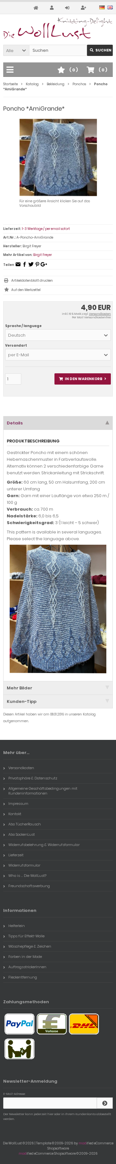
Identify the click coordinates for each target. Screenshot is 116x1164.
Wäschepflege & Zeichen (29, 946)
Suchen (100, 50)
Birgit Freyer (42, 254)
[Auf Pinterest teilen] (37, 266)
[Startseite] (37, 8)
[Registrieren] (84, 8)
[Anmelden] (68, 8)
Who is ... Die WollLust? (27, 875)
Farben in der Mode (25, 956)
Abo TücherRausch (24, 824)
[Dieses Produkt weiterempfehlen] (18, 266)
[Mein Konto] (52, 8)
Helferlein (16, 925)
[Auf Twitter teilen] (31, 266)
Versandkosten (100, 314)
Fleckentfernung (22, 977)
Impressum (18, 803)
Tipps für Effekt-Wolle (26, 936)
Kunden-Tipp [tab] (21, 701)
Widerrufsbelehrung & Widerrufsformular (44, 844)
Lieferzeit (16, 855)
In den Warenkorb (82, 379)
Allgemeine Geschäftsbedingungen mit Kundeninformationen (42, 791)
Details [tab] (15, 423)
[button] (16, 50)
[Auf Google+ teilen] (44, 266)
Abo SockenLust (21, 834)
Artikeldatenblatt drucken (32, 280)
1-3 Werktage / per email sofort (46, 228)
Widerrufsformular (24, 865)
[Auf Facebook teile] (24, 266)
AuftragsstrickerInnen (27, 966)
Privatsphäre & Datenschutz (32, 778)
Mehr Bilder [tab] (19, 688)
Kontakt (14, 813)
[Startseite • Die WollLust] (58, 28)
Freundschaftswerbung (29, 885)
